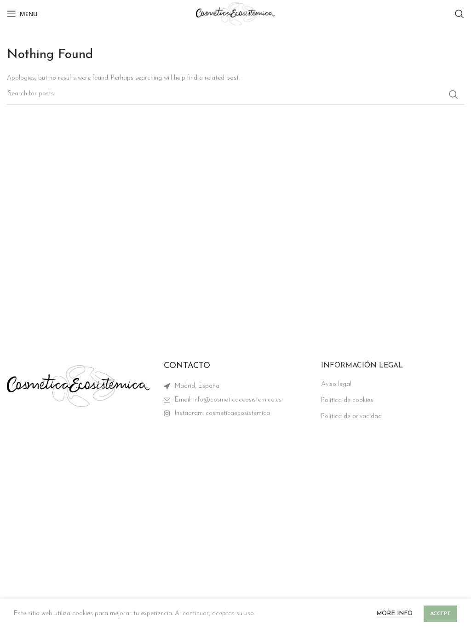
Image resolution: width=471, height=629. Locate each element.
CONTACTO (187, 366)
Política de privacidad (351, 416)
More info (394, 614)
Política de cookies (347, 400)
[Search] (459, 14)
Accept (440, 614)
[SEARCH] (453, 94)
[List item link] (235, 400)
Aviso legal (336, 384)
